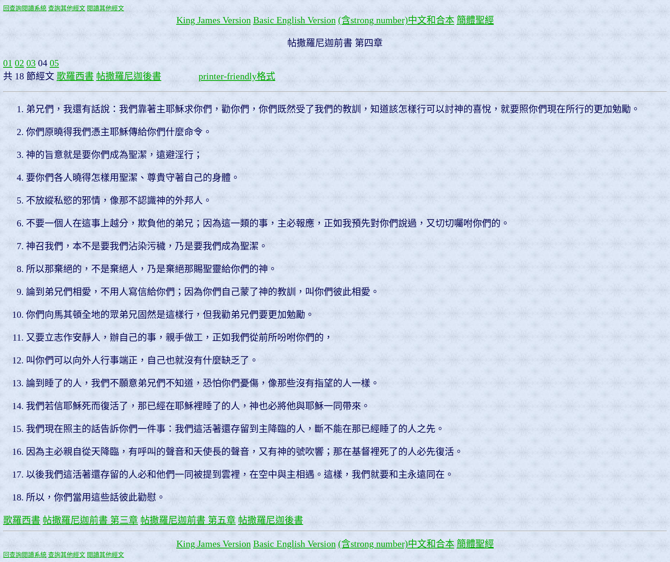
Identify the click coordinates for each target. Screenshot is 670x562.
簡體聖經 (475, 20)
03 (31, 63)
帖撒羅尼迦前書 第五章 (188, 520)
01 (7, 63)
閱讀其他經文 (105, 8)
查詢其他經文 (66, 8)
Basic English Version (294, 20)
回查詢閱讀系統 (25, 8)
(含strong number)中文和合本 (396, 20)
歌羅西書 (75, 76)
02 (19, 63)
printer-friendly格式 (237, 76)
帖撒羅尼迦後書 (128, 76)
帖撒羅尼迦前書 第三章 (90, 520)
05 (54, 63)
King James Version (213, 20)
